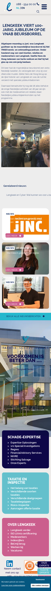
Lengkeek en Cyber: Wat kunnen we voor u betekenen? (27, 195)
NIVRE (14, 456)
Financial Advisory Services (26, 452)
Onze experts (44, 564)
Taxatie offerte (44, 571)
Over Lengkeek (21, 524)
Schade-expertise (24, 437)
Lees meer (11, 236)
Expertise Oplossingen (24, 442)
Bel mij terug (18, 543)
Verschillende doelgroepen (26, 498)
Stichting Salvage (21, 459)
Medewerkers (19, 536)
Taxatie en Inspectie (17, 480)
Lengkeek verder (21, 530)
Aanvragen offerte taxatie (25, 508)
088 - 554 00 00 (26, 4)
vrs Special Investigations (25, 446)
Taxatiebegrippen (21, 501)
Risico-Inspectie (20, 505)
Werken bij (17, 547)
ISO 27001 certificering (24, 533)
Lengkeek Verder (25, 369)
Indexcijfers (17, 540)
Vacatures (16, 550)
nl (18, 8)
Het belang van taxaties (24, 488)
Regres (15, 449)
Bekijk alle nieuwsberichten (23, 316)
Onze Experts (18, 463)
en (23, 8)
